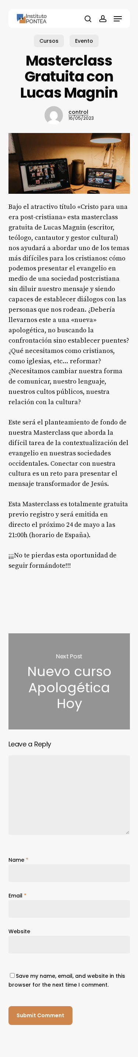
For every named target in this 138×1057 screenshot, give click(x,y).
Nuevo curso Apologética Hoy (69, 681)
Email (17, 895)
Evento (84, 41)
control (78, 112)
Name (18, 860)
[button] (118, 18)
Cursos (49, 41)
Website (19, 931)
